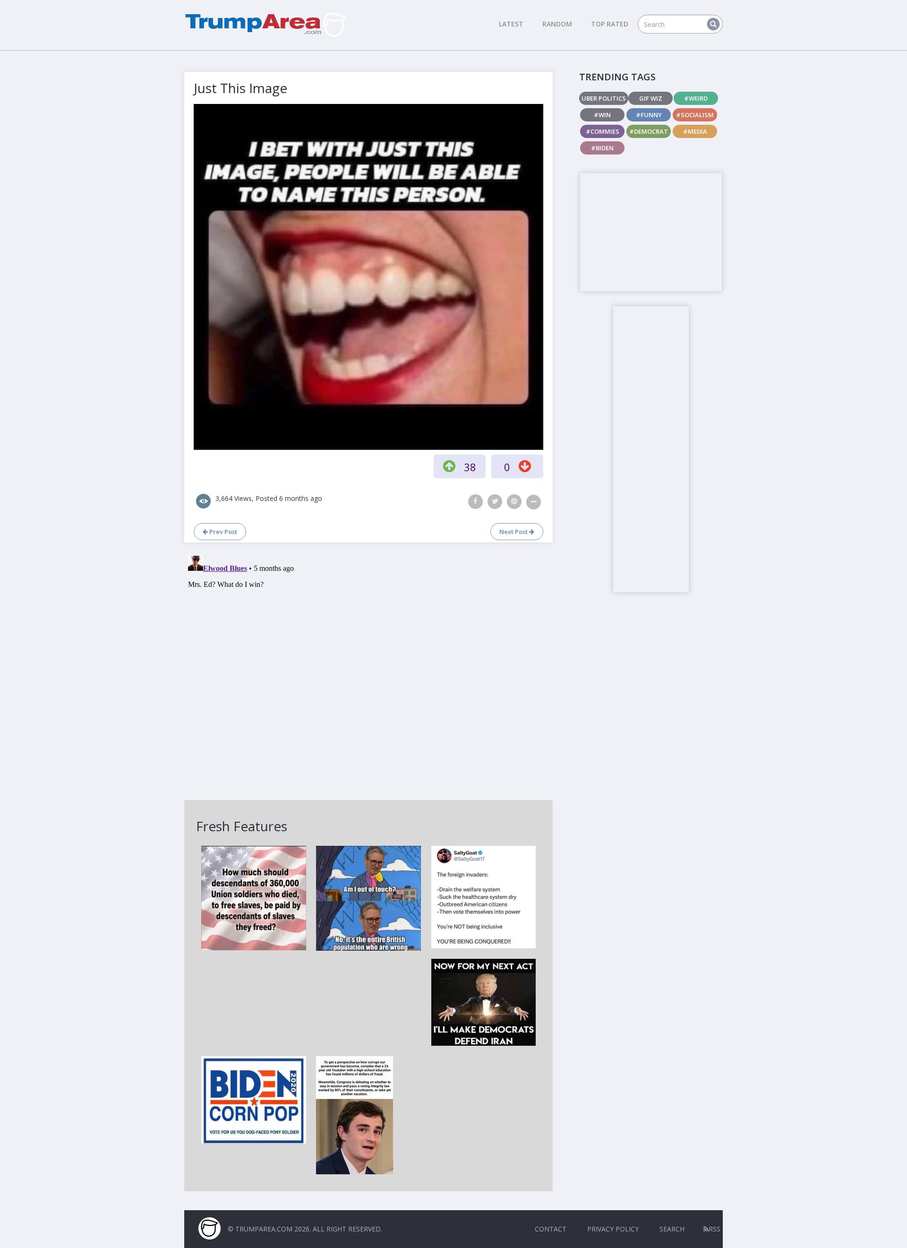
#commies (602, 131)
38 (470, 467)
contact (550, 1228)
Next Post (514, 531)
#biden (602, 148)
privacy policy (613, 1228)
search (672, 1228)
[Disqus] (368, 670)
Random (557, 23)
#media (695, 131)
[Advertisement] (651, 232)
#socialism (695, 115)
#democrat (648, 131)
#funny (649, 115)
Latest (511, 23)
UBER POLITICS (604, 98)
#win (602, 115)
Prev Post (222, 531)
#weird (696, 98)
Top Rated (609, 23)
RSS (714, 1228)
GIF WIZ (650, 98)
